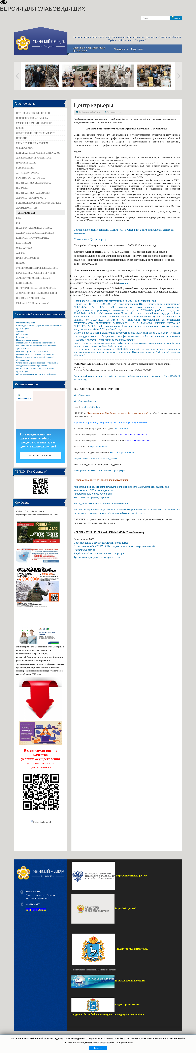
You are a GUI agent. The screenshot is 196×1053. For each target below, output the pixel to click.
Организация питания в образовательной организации (35, 370)
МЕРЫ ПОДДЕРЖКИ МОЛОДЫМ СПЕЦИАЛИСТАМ (32, 145)
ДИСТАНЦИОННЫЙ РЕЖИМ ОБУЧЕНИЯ (36, 292)
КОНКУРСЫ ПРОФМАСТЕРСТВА (32, 237)
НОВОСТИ (21, 137)
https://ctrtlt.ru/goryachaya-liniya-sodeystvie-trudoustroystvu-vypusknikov (110, 422)
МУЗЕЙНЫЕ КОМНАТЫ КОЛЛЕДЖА (34, 122)
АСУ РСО (20, 252)
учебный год (148, 300)
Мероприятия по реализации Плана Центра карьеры (99, 470)
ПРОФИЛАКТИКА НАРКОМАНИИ (33, 192)
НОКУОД (20, 262)
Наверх (190, 1047)
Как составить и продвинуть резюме (91, 497)
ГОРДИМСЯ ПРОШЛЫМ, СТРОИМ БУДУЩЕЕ (38, 202)
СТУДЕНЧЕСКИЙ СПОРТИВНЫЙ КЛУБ (35, 132)
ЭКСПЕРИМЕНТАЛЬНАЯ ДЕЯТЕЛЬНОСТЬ (37, 267)
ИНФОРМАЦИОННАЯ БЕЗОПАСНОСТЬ (36, 287)
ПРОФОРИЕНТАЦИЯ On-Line (30, 297)
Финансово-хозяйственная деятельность (35, 354)
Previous (17, 76)
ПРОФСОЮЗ (22, 187)
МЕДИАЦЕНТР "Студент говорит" (32, 302)
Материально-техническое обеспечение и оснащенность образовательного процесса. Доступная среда (36, 345)
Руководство (22, 336)
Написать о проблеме (40, 455)
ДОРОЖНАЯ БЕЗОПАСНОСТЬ (31, 197)
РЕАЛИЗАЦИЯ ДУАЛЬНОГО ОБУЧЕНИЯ (36, 272)
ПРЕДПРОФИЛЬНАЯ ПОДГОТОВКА (34, 227)
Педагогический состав (27, 339)
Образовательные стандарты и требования (36, 374)
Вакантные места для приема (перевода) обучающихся (35, 358)
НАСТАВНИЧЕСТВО (26, 162)
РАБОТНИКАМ (23, 242)
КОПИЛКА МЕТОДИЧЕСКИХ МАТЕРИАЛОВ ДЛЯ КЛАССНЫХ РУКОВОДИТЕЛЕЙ (38, 155)
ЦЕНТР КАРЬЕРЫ (26, 212)
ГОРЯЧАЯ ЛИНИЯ (25, 167)
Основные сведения (25, 322)
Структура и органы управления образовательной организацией (39, 327)
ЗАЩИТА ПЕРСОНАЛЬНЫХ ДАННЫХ (35, 232)
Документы (21, 331)
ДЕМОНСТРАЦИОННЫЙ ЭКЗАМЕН (33, 277)
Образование (22, 334)
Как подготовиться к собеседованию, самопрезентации (101, 503)
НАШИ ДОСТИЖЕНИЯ (27, 257)
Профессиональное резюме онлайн (93, 494)
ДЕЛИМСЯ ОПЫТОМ (26, 207)
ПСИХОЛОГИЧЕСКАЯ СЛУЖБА (32, 117)
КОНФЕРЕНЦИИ (24, 282)
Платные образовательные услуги (32, 351)
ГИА (18, 217)
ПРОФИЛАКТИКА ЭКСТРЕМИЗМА (33, 182)
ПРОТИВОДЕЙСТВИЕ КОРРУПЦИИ (33, 112)
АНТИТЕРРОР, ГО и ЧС (27, 172)
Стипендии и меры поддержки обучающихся (37, 362)
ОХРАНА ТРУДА (24, 247)
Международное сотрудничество (31, 365)
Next (178, 76)
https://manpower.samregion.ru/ (134, 434)
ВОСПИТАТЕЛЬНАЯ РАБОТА (30, 177)
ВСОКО (20, 127)
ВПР (18, 222)
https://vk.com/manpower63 (138, 440)
